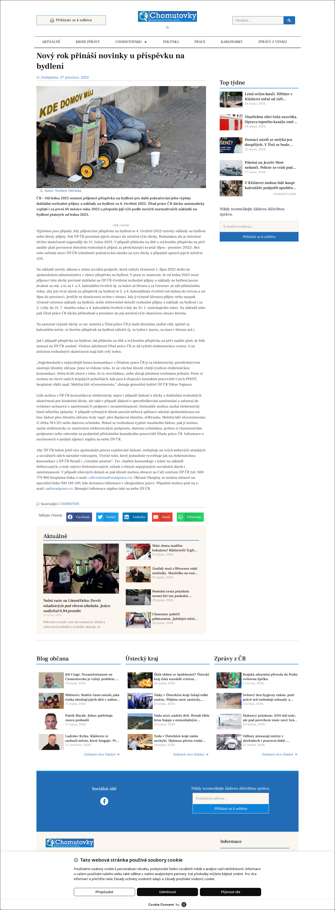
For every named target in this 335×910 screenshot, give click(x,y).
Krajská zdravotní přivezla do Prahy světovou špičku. (270, 676)
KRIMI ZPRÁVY (88, 41)
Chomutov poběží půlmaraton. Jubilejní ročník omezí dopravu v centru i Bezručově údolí (174, 616)
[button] (79, 517)
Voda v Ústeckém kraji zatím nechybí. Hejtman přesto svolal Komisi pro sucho (178, 738)
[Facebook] (167, 27)
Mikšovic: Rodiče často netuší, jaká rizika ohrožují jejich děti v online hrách (92, 697)
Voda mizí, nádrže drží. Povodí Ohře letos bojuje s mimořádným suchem (182, 717)
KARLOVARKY (232, 41)
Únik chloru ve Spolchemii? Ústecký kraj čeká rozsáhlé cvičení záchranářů (181, 676)
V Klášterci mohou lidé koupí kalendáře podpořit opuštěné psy (270, 185)
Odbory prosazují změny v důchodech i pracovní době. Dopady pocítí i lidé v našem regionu (265, 738)
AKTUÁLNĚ (51, 41)
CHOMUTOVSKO (128, 41)
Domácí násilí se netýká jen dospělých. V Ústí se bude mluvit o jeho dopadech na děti (271, 142)
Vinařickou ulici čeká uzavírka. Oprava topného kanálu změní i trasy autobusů (271, 119)
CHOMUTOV (69, 504)
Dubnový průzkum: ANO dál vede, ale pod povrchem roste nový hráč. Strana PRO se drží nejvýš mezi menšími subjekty (270, 717)
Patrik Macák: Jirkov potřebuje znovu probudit (89, 717)
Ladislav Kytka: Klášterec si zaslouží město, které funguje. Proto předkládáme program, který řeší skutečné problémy (93, 738)
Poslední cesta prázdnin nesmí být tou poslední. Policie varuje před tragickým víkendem (175, 593)
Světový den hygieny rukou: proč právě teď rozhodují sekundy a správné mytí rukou (268, 697)
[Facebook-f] (104, 801)
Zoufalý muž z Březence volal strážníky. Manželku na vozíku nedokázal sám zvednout (175, 570)
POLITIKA (171, 41)
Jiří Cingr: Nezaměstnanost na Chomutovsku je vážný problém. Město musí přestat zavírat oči (90, 676)
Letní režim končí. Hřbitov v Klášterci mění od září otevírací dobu (269, 97)
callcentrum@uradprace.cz (109, 477)
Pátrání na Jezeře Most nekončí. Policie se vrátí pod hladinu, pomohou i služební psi (269, 165)
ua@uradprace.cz (59, 488)
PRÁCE (199, 41)
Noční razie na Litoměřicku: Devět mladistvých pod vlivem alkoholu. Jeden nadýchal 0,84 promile (76, 605)
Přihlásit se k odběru (259, 236)
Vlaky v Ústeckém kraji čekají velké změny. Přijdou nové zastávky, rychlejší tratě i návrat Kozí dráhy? (181, 697)
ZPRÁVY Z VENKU (272, 41)
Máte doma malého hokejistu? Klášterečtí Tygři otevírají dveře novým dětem (174, 548)
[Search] (289, 20)
